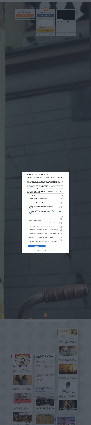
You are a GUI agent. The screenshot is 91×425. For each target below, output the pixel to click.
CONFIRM (36, 246)
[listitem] (45, 195)
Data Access (45, 250)
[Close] (67, 174)
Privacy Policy (52, 250)
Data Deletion (38, 250)
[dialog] (45, 212)
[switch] (60, 198)
